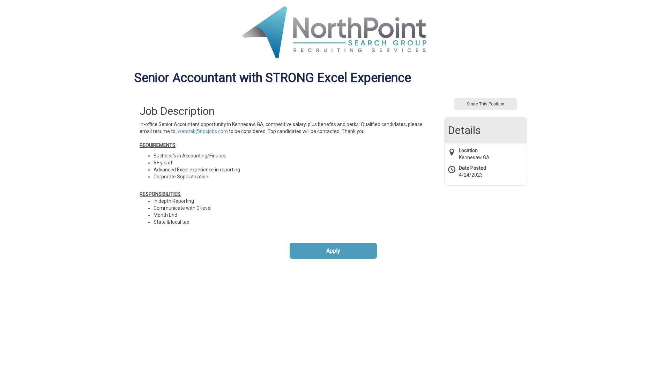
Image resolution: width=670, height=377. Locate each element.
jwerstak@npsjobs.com (202, 131)
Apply (333, 250)
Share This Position (485, 104)
